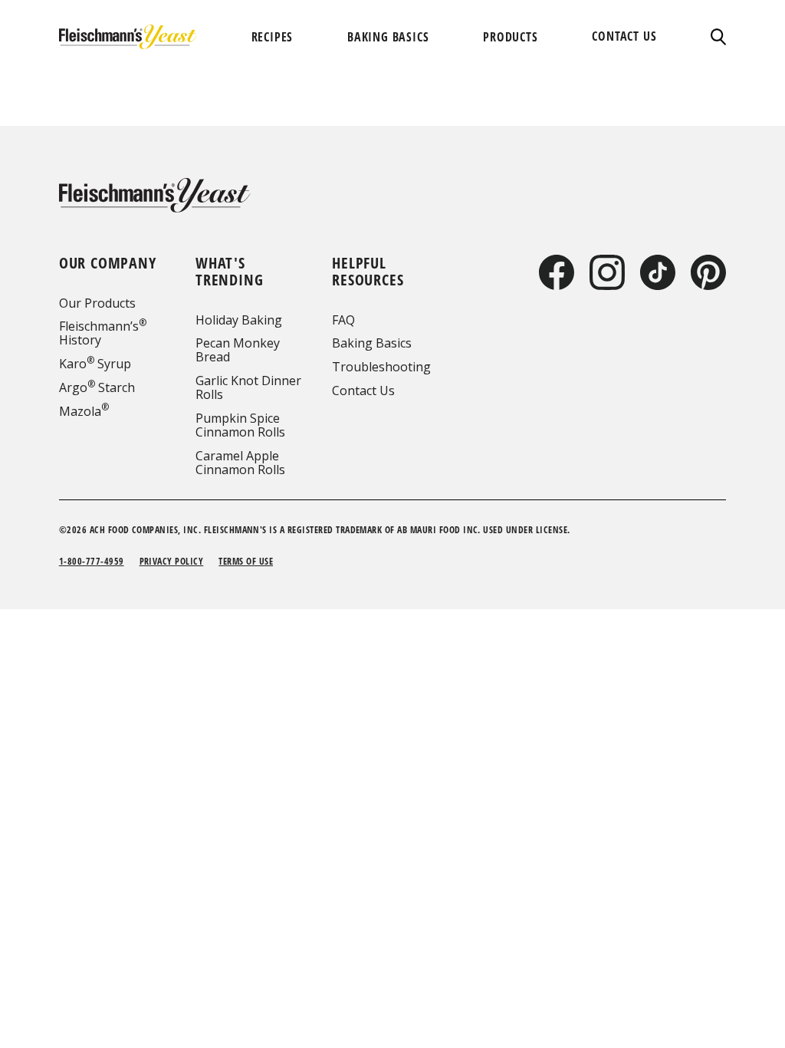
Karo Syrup (95, 363)
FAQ (343, 319)
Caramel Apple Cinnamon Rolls (240, 462)
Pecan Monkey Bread (237, 350)
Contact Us (363, 390)
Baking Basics (372, 343)
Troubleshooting (381, 366)
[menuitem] (272, 36)
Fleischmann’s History (102, 333)
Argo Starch (97, 387)
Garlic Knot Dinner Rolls (248, 387)
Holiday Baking (238, 319)
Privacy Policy (172, 561)
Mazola (84, 411)
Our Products (97, 303)
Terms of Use (245, 561)
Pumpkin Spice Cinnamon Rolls (240, 425)
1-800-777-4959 (91, 561)
